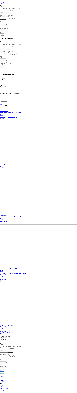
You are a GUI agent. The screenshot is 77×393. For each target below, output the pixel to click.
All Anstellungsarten (2, 105)
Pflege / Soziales (2, 382)
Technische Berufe (3, 381)
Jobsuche (2, 376)
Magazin (2, 377)
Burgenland (2, 386)
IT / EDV (2, 380)
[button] (2, 104)
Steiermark (2, 385)
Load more (1, 333)
